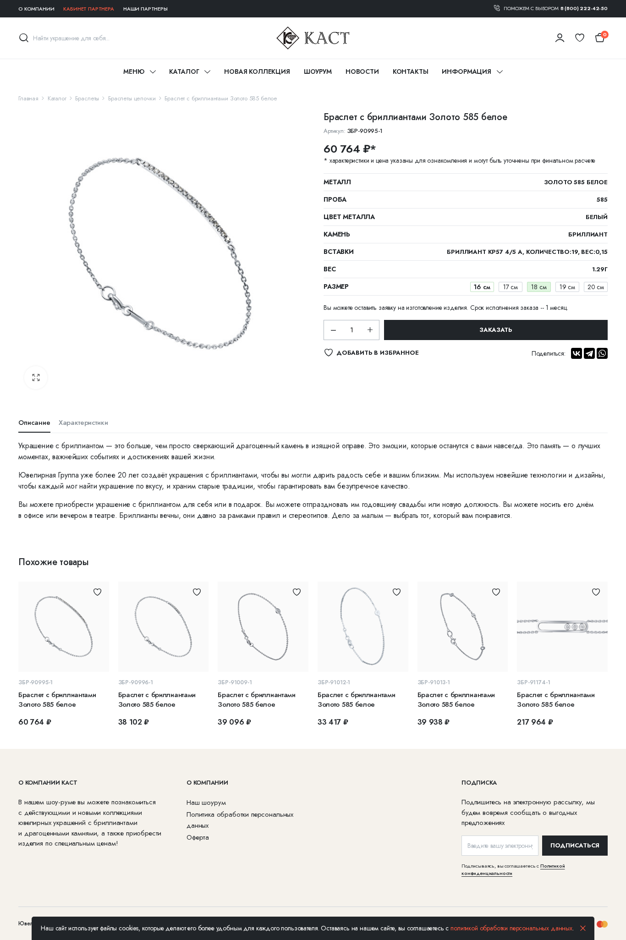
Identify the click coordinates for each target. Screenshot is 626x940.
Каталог (184, 71)
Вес (330, 269)
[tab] (34, 425)
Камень (337, 234)
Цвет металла (349, 216)
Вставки (339, 251)
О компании (36, 8)
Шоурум (318, 71)
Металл (337, 182)
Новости (362, 71)
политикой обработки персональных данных (511, 928)
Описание (34, 423)
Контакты (410, 71)
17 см (510, 286)
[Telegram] (589, 353)
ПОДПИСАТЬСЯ (574, 845)
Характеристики (83, 423)
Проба (335, 199)
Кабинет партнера (88, 8)
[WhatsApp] (602, 353)
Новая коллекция (257, 71)
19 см (567, 286)
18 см (538, 286)
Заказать (495, 329)
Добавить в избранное (97, 592)
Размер (336, 286)
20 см (596, 286)
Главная (28, 98)
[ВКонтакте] (576, 353)
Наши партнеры (145, 8)
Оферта (198, 837)
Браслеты (87, 98)
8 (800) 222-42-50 (584, 8)
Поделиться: (549, 353)
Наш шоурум (206, 802)
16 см (482, 286)
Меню (133, 71)
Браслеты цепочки (131, 98)
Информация (466, 71)
